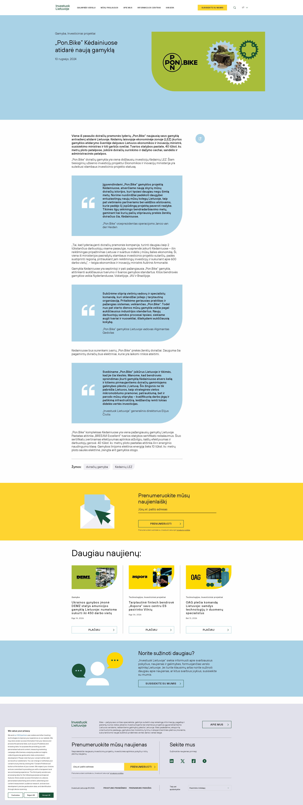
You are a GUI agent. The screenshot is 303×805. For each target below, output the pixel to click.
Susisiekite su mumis (161, 683)
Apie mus (127, 8)
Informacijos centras (149, 8)
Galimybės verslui (86, 8)
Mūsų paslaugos (109, 8)
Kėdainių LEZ (123, 466)
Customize (15, 795)
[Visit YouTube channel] (204, 761)
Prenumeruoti (161, 523)
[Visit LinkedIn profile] (172, 761)
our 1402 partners (20, 735)
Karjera (170, 8)
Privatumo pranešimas (115, 788)
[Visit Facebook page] (194, 761)
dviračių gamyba (97, 466)
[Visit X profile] (183, 761)
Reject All (31, 795)
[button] (234, 7)
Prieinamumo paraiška (140, 788)
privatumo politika (183, 530)
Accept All (46, 795)
